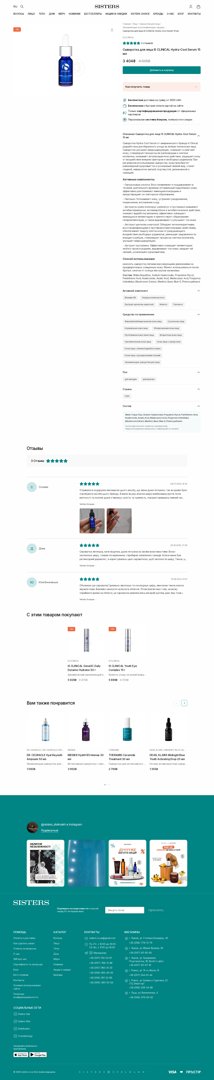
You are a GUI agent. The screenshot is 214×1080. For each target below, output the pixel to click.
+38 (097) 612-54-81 (100, 957)
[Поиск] (22, 6)
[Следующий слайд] (184, 703)
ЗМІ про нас (20, 959)
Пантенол (178, 304)
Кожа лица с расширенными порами (142, 355)
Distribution (24, 1028)
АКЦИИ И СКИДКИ (116, 13)
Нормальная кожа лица (136, 328)
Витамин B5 (130, 297)
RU (15, 6)
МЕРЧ (62, 13)
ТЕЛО (42, 13)
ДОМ (52, 13)
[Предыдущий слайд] (177, 703)
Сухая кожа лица (176, 321)
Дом (56, 953)
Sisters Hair (24, 1014)
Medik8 (71, 750)
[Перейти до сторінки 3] (109, 784)
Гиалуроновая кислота (153, 297)
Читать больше (87, 504)
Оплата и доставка (24, 938)
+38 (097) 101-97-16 (140, 965)
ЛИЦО (31, 13)
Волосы (58, 938)
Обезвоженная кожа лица (166, 328)
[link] (198, 6)
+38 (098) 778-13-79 (140, 942)
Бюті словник (20, 974)
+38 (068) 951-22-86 (100, 977)
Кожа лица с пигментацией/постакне (143, 348)
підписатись (156, 910)
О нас (16, 953)
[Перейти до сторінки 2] (107, 784)
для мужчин (148, 379)
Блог (16, 969)
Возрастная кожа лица (171, 335)
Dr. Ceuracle (34, 750)
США (127, 396)
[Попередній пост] (32, 863)
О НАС (170, 13)
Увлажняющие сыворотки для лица (142, 362)
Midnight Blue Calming (176, 750)
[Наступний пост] (181, 863)
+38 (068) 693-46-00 (101, 972)
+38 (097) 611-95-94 (140, 952)
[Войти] (191, 6)
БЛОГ (181, 13)
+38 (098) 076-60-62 (141, 997)
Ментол (163, 304)
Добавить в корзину (162, 70)
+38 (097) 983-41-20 (100, 967)
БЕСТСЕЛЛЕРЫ (92, 13)
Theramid (114, 750)
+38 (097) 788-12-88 (101, 962)
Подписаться (49, 830)
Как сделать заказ (23, 943)
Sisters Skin (24, 1021)
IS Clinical (128, 37)
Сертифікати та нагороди (28, 964)
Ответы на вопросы (24, 948)
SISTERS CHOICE (140, 13)
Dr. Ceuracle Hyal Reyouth (53, 750)
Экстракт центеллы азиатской (139, 304)
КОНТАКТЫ (194, 13)
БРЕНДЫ (158, 13)
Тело (56, 948)
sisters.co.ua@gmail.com (102, 938)
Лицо (56, 943)
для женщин (131, 379)
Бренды (58, 974)
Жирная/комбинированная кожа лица (143, 321)
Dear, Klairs (156, 750)
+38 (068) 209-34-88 (141, 987)
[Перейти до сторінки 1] (104, 784)
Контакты (18, 980)
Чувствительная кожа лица (138, 341)
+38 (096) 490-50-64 (101, 982)
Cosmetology (25, 1036)
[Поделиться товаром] (112, 30)
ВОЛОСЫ (18, 13)
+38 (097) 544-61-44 (140, 975)
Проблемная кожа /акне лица (139, 335)
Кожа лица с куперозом (168, 341)
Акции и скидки (62, 969)
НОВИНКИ (74, 13)
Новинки (58, 964)
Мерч (57, 959)
